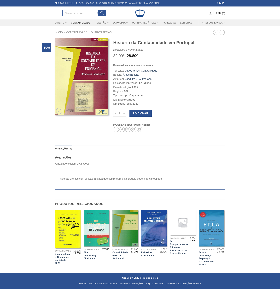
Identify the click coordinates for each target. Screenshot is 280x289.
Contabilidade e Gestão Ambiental (120, 255)
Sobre (83, 284)
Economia (119, 22)
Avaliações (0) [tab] (63, 149)
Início (59, 32)
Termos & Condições (131, 284)
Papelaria (169, 22)
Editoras (186, 22)
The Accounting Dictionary (90, 255)
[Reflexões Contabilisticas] (154, 228)
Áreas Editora (131, 74)
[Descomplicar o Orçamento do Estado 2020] (68, 229)
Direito (59, 22)
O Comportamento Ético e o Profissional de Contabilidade (179, 247)
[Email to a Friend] (128, 129)
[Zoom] (59, 111)
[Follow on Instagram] (220, 3)
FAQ (148, 284)
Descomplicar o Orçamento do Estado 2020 (62, 258)
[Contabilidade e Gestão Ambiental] (125, 228)
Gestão (101, 22)
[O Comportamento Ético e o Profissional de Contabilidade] (183, 222)
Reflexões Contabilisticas (149, 254)
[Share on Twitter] (122, 129)
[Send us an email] (223, 3)
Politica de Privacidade (103, 284)
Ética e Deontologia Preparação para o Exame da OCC (206, 258)
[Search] (102, 13)
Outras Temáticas (144, 22)
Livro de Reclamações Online (183, 284)
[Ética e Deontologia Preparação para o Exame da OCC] (211, 228)
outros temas (101, 32)
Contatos (157, 284)
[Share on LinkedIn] (139, 129)
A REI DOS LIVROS (212, 22)
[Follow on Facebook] (217, 3)
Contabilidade (80, 22)
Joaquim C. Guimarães (138, 79)
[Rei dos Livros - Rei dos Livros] (140, 12)
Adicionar (140, 113)
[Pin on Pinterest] (133, 129)
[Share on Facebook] (116, 129)
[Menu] (57, 13)
